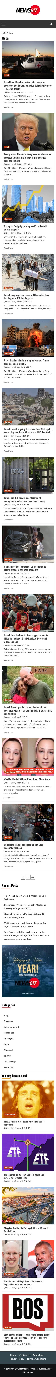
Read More (8, 107)
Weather (8, 1067)
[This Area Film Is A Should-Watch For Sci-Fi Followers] (28, 1099)
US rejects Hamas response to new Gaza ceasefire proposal (23, 846)
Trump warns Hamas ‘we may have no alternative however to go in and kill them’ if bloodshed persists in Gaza (27, 157)
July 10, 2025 (21, 505)
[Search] (51, 23)
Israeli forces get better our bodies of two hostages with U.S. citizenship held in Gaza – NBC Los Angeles (28, 710)
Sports (7, 1055)
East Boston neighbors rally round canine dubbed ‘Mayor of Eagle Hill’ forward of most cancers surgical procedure (26, 935)
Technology (10, 1061)
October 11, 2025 (22, 233)
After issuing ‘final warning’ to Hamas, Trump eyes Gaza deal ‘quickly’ (26, 362)
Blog (6, 1015)
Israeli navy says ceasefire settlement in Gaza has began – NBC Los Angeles (26, 296)
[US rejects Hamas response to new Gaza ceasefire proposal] (28, 822)
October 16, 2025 (22, 164)
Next (32, 877)
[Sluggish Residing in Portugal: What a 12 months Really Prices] (28, 1205)
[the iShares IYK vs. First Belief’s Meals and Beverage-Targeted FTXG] (28, 1152)
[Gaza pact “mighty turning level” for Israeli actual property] (28, 204)
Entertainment (10, 772)
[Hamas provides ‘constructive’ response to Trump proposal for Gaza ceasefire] (28, 544)
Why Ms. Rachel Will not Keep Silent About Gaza (27, 779)
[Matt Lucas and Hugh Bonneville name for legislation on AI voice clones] (28, 1259)
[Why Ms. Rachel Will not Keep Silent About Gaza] (28, 757)
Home (13, 1355)
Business (8, 219)
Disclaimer (38, 1355)
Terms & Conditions (36, 1358)
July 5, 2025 (20, 573)
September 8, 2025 (23, 367)
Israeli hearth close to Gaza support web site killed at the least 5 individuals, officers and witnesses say (26, 639)
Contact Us (24, 1355)
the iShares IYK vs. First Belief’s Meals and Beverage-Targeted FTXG (25, 907)
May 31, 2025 (21, 851)
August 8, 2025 (21, 436)
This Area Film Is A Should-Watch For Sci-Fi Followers (25, 897)
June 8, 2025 (21, 645)
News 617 (9, 92)
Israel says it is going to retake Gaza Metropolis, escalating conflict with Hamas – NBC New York (28, 430)
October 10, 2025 (22, 302)
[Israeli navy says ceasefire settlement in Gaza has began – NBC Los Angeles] (28, 272)
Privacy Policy (17, 1358)
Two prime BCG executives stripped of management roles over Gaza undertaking (24, 499)
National (8, 422)
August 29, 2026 (22, 1181)
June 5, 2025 (21, 717)
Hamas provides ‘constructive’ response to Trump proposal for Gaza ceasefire (25, 568)
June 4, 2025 (21, 783)
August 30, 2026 (22, 1128)
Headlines (8, 288)
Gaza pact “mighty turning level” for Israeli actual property (25, 228)
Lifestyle (8, 1038)
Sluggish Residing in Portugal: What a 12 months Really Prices (24, 916)
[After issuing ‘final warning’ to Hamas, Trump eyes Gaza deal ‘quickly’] (28, 338)
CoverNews (43, 1368)
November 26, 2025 (23, 92)
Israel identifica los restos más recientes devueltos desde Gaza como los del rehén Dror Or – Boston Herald (28, 86)
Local (7, 75)
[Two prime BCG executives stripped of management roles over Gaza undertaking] (28, 475)
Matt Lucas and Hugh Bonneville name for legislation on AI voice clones (25, 925)
